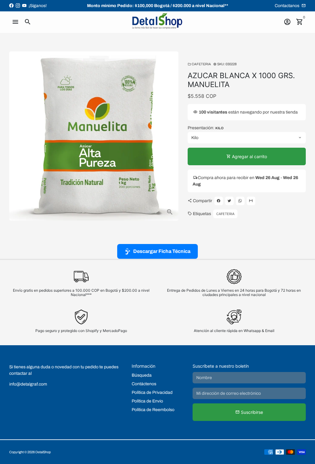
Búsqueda (142, 375)
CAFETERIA (199, 64)
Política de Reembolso (153, 409)
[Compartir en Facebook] (218, 201)
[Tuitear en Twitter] (229, 201)
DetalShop (43, 452)
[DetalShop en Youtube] (24, 5)
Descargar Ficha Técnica (161, 251)
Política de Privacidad (152, 392)
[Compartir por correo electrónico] (251, 201)
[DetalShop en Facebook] (11, 5)
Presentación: (206, 128)
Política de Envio (147, 401)
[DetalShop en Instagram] (18, 5)
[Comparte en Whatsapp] (240, 201)
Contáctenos (144, 384)
